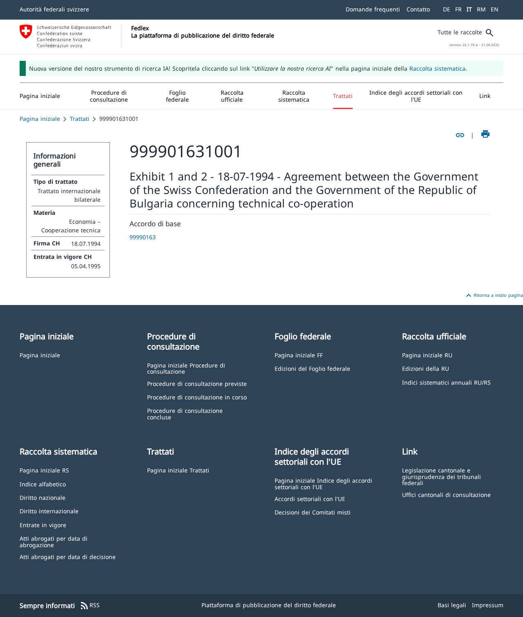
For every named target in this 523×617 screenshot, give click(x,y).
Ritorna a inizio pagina (493, 296)
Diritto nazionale (42, 497)
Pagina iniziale (40, 119)
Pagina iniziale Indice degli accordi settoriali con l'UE (323, 483)
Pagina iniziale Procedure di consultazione (186, 368)
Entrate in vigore (43, 524)
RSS (90, 605)
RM (481, 9)
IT (469, 9)
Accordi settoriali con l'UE (310, 498)
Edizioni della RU (425, 368)
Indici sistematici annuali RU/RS (446, 382)
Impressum (487, 605)
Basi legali (452, 605)
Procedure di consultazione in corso (197, 396)
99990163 (143, 237)
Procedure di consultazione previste (197, 383)
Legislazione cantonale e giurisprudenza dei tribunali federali (441, 476)
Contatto (418, 9)
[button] (109, 96)
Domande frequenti (373, 9)
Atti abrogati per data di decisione (68, 556)
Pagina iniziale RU (427, 354)
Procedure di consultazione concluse (185, 413)
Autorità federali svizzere (54, 9)
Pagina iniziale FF (299, 354)
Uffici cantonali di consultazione (446, 494)
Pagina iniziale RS (44, 469)
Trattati (79, 119)
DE (446, 9)
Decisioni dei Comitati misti (313, 511)
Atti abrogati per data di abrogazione (53, 541)
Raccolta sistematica (437, 68)
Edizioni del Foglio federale (312, 368)
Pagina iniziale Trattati (178, 469)
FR (458, 9)
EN (494, 9)
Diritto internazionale (49, 510)
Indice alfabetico (43, 483)
